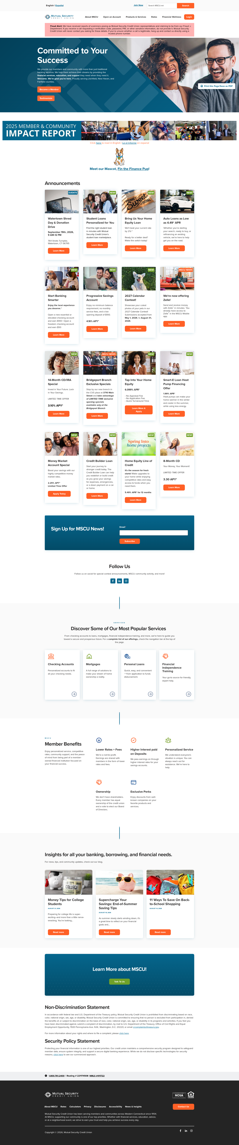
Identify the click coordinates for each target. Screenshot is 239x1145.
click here (124, 1033)
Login (189, 17)
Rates (154, 17)
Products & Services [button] (136, 17)
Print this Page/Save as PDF (218, 86)
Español (59, 5)
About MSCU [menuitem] (51, 1106)
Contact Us (183, 1106)
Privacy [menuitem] (87, 1106)
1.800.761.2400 (56, 1075)
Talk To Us (119, 981)
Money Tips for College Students (66, 901)
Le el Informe (129, 143)
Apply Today (59, 493)
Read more (58, 932)
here (99, 143)
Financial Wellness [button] (171, 17)
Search (185, 5)
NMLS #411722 (97, 1075)
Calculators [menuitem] (75, 1106)
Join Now (138, 5)
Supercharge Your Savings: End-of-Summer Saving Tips (118, 904)
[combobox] (162, 5)
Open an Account (112, 17)
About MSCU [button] (91, 17)
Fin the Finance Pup (133, 168)
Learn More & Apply (139, 410)
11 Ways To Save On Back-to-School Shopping (170, 901)
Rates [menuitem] (63, 1106)
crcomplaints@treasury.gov (146, 1027)
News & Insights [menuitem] (133, 1106)
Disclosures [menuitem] (100, 1106)
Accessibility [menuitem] (115, 1106)
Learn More (58, 250)
